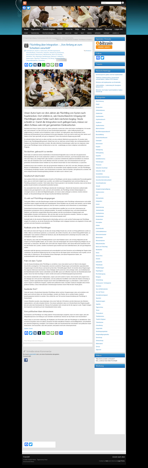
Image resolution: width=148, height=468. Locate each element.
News (34, 56)
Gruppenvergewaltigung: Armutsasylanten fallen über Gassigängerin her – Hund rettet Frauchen (48, 38)
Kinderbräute (60, 52)
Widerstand (99, 343)
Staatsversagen (30, 58)
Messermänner (39, 54)
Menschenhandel (30, 54)
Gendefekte (99, 174)
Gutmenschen (39, 52)
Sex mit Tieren (100, 292)
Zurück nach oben (118, 457)
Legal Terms (121, 461)
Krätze (98, 225)
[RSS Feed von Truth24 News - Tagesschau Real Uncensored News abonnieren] (25, 3)
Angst (97, 104)
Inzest (97, 204)
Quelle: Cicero (28, 328)
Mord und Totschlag (57, 54)
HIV (97, 195)
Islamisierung (53, 52)
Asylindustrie (99, 116)
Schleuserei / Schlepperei (57, 56)
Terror (97, 310)
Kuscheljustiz (100, 228)
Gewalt (98, 186)
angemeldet (32, 354)
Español (98, 156)
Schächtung (99, 280)
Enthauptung (99, 153)
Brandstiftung (100, 134)
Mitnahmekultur (47, 54)
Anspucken (99, 107)
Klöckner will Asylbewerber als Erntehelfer (108, 82)
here (107, 461)
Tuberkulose (99, 322)
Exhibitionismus (100, 159)
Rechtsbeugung (46, 56)
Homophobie (100, 198)
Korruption (99, 222)
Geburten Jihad (100, 171)
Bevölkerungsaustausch (54, 50)
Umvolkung (51, 58)
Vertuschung (41, 60)
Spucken (98, 298)
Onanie (98, 259)
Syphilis (98, 304)
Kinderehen (99, 219)
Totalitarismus (44, 58)
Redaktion (88, 50)
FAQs (76, 33)
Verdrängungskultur (60, 58)
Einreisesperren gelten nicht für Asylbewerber (109, 74)
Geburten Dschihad (101, 168)
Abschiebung (100, 101)
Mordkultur (29, 56)
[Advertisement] (110, 400)
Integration (46, 52)
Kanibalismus (100, 213)
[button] (26, 361)
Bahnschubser (100, 128)
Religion (98, 277)
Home (26, 33)
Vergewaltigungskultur (32, 60)
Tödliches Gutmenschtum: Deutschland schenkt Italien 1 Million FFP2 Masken (107, 78)
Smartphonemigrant (102, 295)
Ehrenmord (99, 143)
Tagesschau (35, 33)
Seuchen (98, 286)
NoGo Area (99, 256)
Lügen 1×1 (116, 33)
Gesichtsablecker (101, 183)
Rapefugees (39, 56)
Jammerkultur (100, 210)
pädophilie (99, 262)
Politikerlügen (100, 268)
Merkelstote (99, 237)
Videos (89, 33)
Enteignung (99, 149)
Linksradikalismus (101, 231)
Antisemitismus (100, 110)
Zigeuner (98, 349)
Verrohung (99, 337)
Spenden (97, 33)
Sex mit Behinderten (102, 289)
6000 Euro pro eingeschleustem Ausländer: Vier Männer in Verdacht (73, 39)
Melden (59, 33)
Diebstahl (99, 140)
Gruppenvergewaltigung (103, 189)
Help (82, 33)
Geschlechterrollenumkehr (103, 180)
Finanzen (98, 165)
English (98, 146)
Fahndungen (99, 162)
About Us (68, 33)
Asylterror (37, 50)
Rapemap (106, 33)
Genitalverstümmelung (102, 177)
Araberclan (99, 113)
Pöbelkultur (99, 265)
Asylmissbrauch (30, 50)
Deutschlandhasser (31, 52)
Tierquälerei (99, 313)
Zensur (98, 346)
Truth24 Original (48, 33)
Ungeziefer (99, 328)
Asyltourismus (44, 50)
